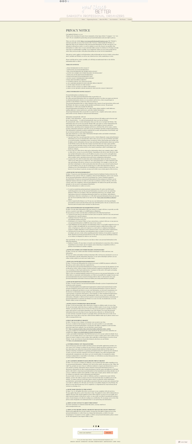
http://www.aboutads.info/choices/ (78, 340)
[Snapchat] (66, 1)
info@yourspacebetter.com (73, 406)
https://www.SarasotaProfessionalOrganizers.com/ (94, 41)
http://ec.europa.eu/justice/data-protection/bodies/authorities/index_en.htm (90, 329)
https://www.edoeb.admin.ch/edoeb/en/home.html (87, 332)
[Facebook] (61, 1)
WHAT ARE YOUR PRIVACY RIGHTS (106, 197)
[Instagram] (63, 1)
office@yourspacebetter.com (73, 317)
